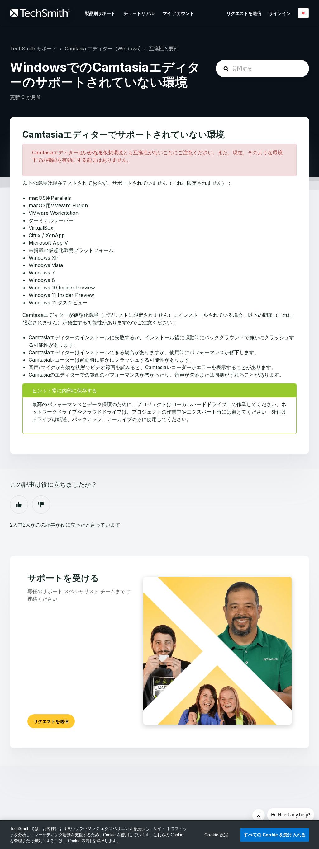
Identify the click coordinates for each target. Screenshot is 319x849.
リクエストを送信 (243, 13)
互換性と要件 (164, 48)
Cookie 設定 (216, 834)
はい (19, 504)
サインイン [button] (280, 13)
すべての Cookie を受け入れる (275, 834)
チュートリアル (139, 13)
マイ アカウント (178, 13)
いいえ (41, 504)
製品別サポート (100, 13)
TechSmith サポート (33, 48)
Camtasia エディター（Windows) (103, 48)
